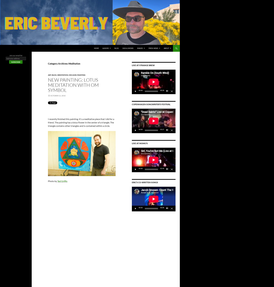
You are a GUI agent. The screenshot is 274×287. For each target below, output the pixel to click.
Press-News (153, 48)
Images (140, 48)
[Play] (135, 91)
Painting (81, 75)
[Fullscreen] (171, 91)
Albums (105, 48)
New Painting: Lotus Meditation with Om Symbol (73, 85)
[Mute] (167, 91)
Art (49, 75)
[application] (154, 82)
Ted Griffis (62, 181)
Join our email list (15, 55)
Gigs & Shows (127, 48)
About (166, 48)
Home (96, 48)
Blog (116, 48)
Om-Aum (72, 75)
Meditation (62, 75)
